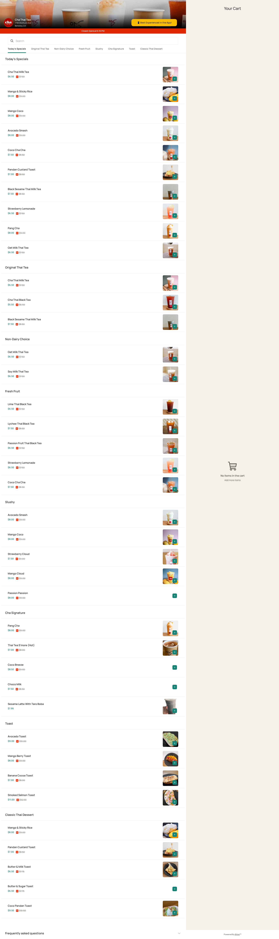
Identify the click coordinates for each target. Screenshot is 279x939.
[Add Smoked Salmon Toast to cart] (174, 802)
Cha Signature (116, 48)
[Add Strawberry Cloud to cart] (174, 561)
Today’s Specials (17, 48)
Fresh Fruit (84, 48)
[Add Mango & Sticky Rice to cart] (174, 98)
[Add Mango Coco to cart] (174, 118)
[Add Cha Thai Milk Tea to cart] (174, 79)
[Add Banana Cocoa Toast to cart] (174, 782)
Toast (132, 48)
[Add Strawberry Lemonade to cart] (174, 215)
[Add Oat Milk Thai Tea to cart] (174, 254)
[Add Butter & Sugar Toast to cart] (174, 889)
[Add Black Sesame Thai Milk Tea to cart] (174, 196)
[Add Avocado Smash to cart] (174, 137)
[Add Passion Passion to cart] (174, 595)
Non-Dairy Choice (64, 48)
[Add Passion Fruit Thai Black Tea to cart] (174, 450)
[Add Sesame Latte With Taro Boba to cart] (174, 710)
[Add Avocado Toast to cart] (174, 743)
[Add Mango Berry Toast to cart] (174, 763)
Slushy (99, 48)
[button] (85, 74)
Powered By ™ (232, 934)
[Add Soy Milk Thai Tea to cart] (174, 378)
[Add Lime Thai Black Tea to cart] (174, 411)
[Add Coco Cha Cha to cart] (174, 157)
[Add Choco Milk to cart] (174, 687)
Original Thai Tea (40, 48)
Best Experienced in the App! (154, 22)
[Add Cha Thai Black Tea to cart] (174, 306)
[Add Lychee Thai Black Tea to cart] (174, 430)
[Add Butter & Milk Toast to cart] (174, 873)
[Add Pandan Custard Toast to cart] (174, 176)
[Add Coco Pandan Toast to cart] (174, 912)
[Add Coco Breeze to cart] (174, 667)
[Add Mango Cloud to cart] (174, 580)
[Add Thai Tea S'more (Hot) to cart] (174, 652)
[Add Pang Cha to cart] (174, 235)
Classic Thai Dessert (151, 48)
